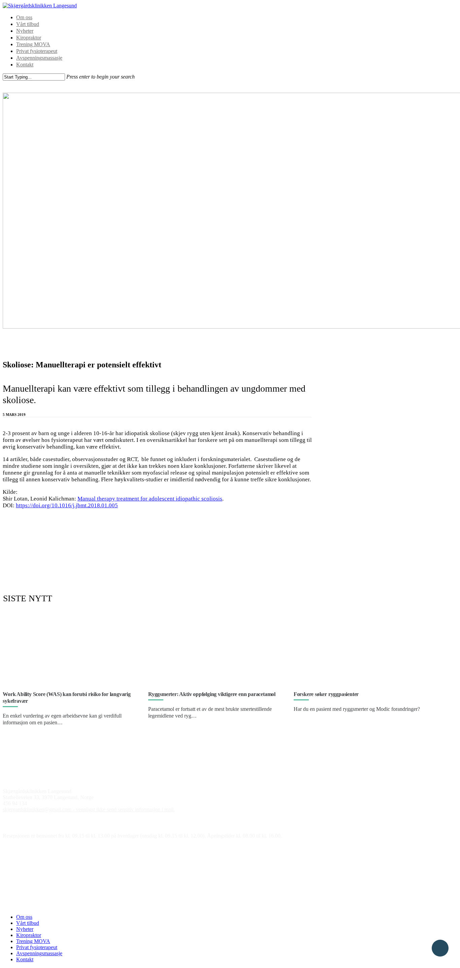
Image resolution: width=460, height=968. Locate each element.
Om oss (24, 17)
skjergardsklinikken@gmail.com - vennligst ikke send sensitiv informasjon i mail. (89, 809)
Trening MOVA (33, 44)
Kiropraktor (28, 37)
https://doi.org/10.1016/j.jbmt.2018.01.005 (67, 505)
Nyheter (24, 31)
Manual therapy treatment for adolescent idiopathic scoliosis (149, 498)
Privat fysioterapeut (36, 51)
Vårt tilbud (27, 24)
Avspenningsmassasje (39, 58)
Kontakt (24, 64)
